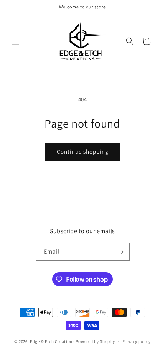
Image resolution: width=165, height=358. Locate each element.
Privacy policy (136, 341)
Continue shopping (83, 151)
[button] (15, 41)
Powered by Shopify (95, 341)
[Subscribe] (120, 252)
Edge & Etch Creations (52, 341)
